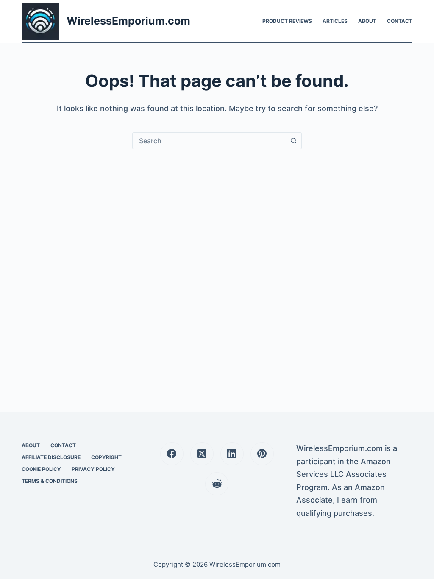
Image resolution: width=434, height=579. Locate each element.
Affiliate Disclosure (51, 457)
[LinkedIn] (232, 453)
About (367, 21)
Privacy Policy (93, 469)
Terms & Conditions (50, 481)
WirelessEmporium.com (128, 20)
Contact (399, 21)
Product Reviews (287, 21)
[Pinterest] (262, 453)
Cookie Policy (41, 469)
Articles (335, 21)
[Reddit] (216, 483)
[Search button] (293, 141)
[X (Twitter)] (202, 453)
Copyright (106, 457)
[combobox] (209, 140)
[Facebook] (172, 453)
